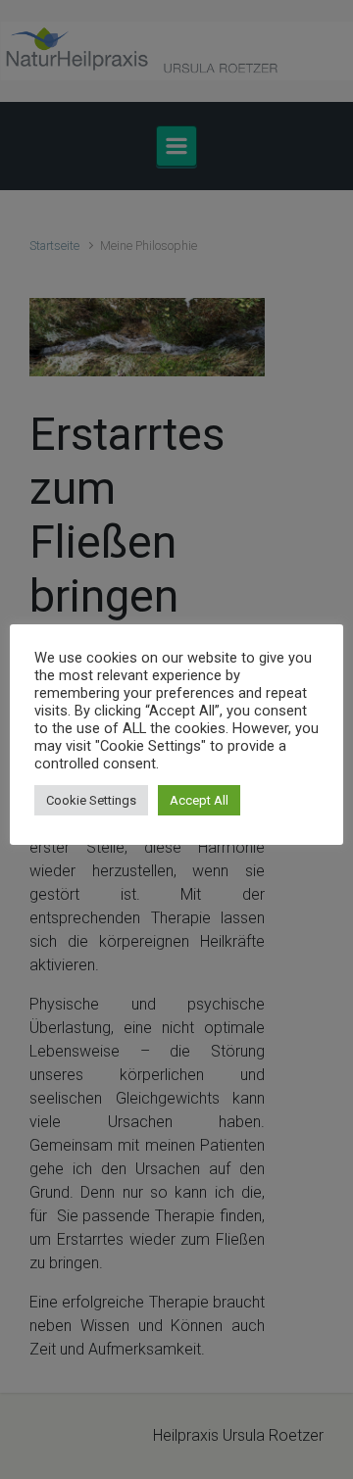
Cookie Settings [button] (91, 800)
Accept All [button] (199, 800)
